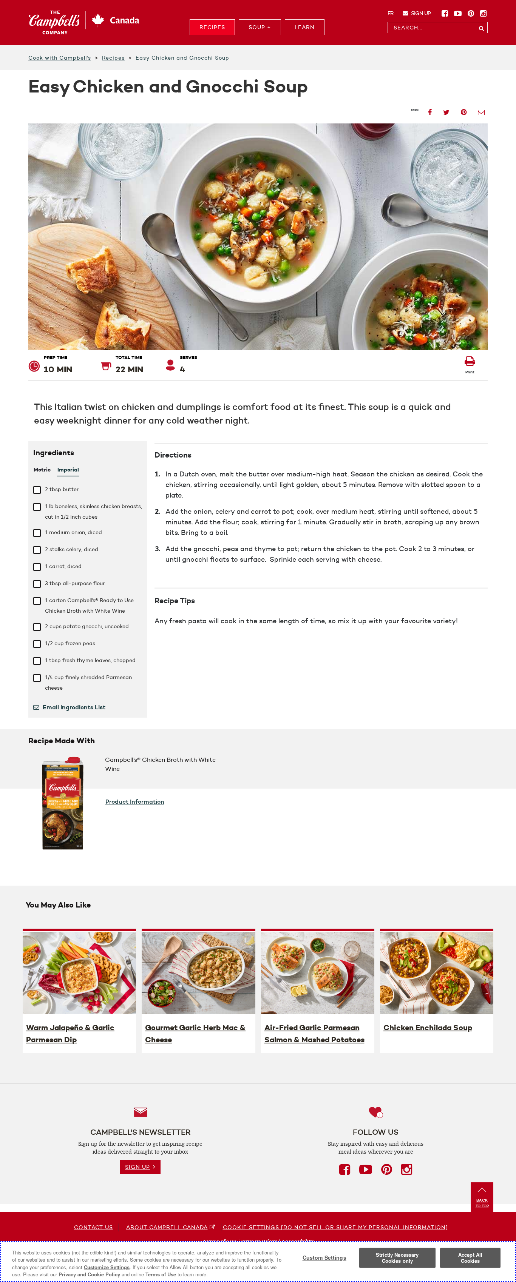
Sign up (420, 13)
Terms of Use (160, 1274)
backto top (482, 1203)
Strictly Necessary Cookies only (397, 1257)
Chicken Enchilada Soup (427, 1027)
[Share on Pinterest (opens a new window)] (464, 110)
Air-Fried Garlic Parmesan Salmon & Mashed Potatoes (314, 1034)
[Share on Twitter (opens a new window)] (446, 110)
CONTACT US (93, 1227)
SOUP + (260, 27)
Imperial (68, 469)
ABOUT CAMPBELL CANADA (167, 1227)
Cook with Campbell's (59, 57)
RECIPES (212, 27)
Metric (42, 469)
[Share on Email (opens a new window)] (481, 110)
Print (469, 372)
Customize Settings (107, 1267)
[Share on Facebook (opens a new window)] (430, 110)
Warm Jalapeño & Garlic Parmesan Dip (70, 1034)
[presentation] (79, 972)
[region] (258, 1261)
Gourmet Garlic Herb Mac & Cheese (195, 1034)
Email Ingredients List (73, 707)
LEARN (305, 27)
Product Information (134, 801)
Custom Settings (324, 1258)
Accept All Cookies (470, 1257)
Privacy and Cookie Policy (89, 1274)
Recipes (113, 57)
